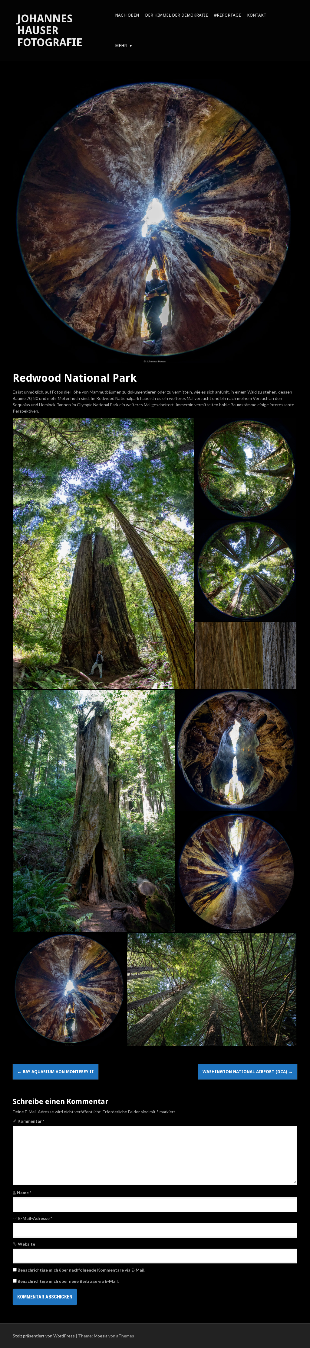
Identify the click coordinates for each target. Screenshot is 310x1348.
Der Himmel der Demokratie (176, 15)
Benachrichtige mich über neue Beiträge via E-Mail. (68, 1281)
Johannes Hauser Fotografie (49, 30)
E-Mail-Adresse (35, 1218)
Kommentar (31, 1121)
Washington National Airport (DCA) (248, 1071)
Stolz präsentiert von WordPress (44, 1335)
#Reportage (227, 15)
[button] (104, 553)
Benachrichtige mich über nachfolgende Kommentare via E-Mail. (81, 1269)
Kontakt (256, 15)
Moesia (100, 1335)
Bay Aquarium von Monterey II (55, 1071)
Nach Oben (127, 15)
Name (24, 1192)
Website (26, 1244)
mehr (121, 45)
